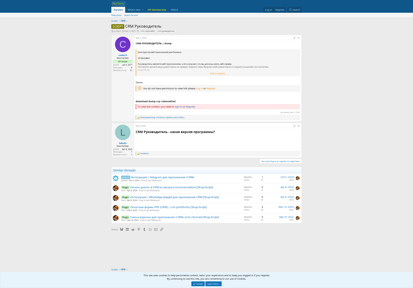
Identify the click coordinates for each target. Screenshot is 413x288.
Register (211, 88)
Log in (199, 88)
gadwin (124, 180)
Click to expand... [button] (218, 73)
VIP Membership (157, 9)
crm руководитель (166, 31)
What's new (134, 9)
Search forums (131, 15)
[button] (143, 10)
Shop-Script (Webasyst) (151, 180)
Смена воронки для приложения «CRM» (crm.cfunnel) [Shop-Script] (174, 217)
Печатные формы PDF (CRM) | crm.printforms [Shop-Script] (168, 207)
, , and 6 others (162, 117)
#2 (298, 125)
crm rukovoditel (148, 31)
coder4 (117, 31)
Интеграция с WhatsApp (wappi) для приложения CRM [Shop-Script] (174, 197)
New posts (116, 15)
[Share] (294, 38)
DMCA (174, 9)
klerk (291, 180)
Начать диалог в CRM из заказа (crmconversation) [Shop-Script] (171, 187)
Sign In (178, 106)
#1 (298, 37)
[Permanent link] (216, 132)
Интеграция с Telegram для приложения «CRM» (163, 177)
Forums (118, 9)
